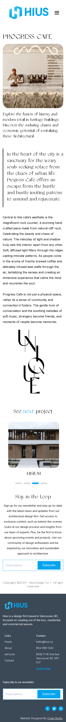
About (8, 648)
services (10, 654)
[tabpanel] (36, 450)
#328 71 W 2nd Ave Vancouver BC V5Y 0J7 (48, 658)
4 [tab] (44, 483)
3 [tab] (35, 483)
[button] (55, 12)
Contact (9, 660)
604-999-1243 (44, 648)
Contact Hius (43, 668)
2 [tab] (27, 483)
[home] (28, 13)
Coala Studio (55, 718)
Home (8, 641)
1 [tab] (18, 483)
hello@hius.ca (44, 641)
